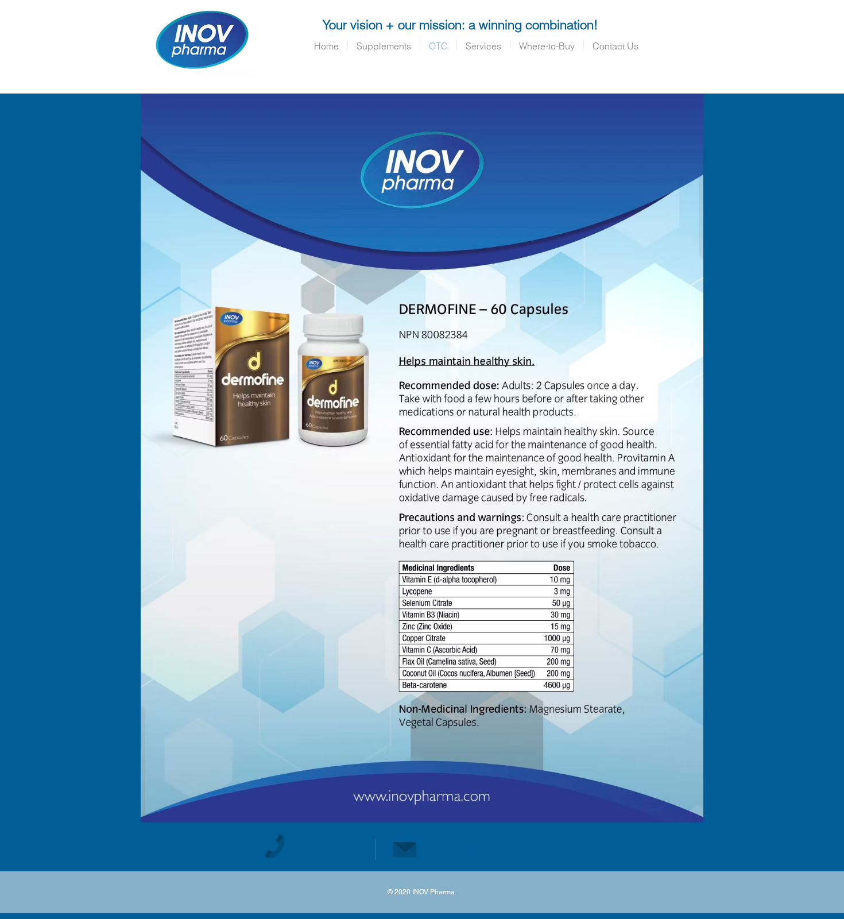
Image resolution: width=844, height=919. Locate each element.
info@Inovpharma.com (496, 850)
